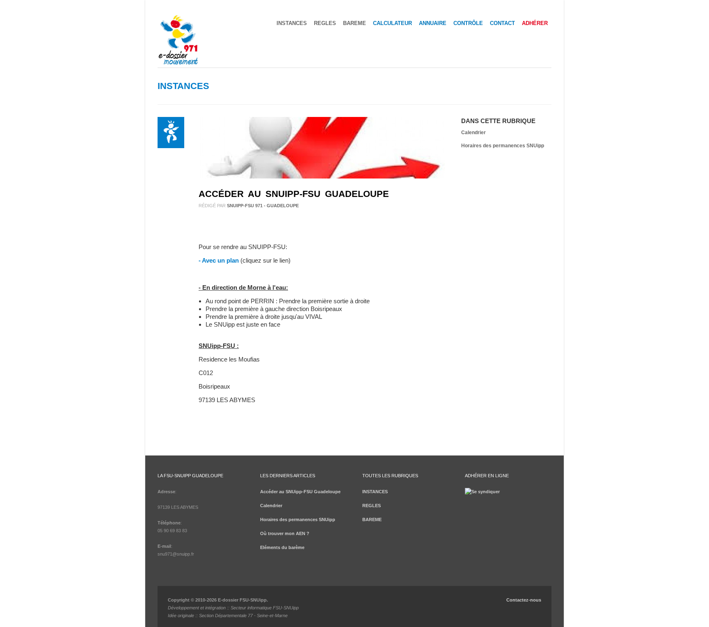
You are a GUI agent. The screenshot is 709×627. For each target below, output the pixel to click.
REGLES (325, 23)
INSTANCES (292, 23)
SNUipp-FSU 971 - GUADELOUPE (263, 205)
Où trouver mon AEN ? (284, 533)
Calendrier (473, 132)
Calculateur (392, 23)
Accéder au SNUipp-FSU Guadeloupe (294, 194)
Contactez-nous (523, 599)
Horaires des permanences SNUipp (502, 146)
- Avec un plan (219, 260)
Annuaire (432, 23)
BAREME (354, 23)
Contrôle (468, 23)
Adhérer (535, 23)
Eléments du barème (282, 547)
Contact (502, 23)
